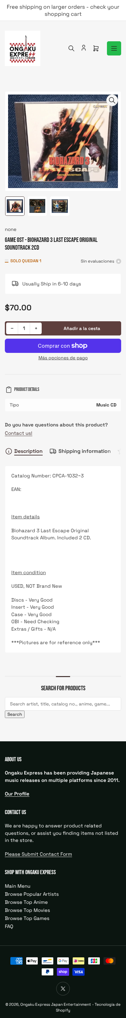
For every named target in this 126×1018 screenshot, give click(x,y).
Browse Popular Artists (32, 894)
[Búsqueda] (71, 48)
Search (14, 714)
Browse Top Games (27, 918)
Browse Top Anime (26, 902)
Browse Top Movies (27, 910)
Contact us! (18, 433)
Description (28, 451)
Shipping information (84, 451)
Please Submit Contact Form (38, 854)
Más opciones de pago (63, 358)
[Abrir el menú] (114, 48)
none (10, 229)
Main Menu (17, 886)
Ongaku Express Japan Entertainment (55, 1004)
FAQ (9, 926)
